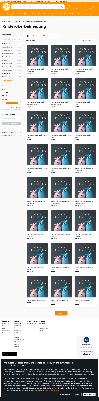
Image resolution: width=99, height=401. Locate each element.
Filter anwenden (12, 123)
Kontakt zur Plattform (5, 325)
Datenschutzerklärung (52, 390)
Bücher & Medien (17, 343)
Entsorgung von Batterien (31, 325)
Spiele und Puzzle (17, 331)
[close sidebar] (28, 35)
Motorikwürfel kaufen (43, 325)
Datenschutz (6, 330)
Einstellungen (65, 394)
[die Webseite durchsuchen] (62, 7)
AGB (3, 328)
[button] (11, 89)
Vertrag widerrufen (9, 354)
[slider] (4, 102)
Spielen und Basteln (18, 327)
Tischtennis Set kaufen (43, 329)
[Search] (19, 39)
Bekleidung (26, 22)
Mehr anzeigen (7, 80)
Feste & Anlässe (19, 339)
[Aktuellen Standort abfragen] (19, 118)
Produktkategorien (9, 14)
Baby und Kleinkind (17, 336)
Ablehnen (76, 394)
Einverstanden (89, 394)
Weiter (60, 313)
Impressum (7, 394)
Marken (16, 346)
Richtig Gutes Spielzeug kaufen (11, 22)
